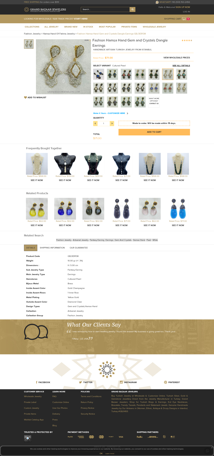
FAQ (54, 396)
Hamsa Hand (139, 240)
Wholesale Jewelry (32, 396)
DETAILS (30, 247)
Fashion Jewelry (63, 240)
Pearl (148, 240)
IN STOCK (88, 26)
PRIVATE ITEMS (129, 26)
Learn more (109, 453)
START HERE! (81, 18)
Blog (54, 425)
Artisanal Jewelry (81, 240)
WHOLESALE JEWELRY (154, 26)
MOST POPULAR (107, 26)
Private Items (30, 414)
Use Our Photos (60, 408)
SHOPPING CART (172, 18)
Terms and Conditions (91, 396)
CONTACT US (154, 103)
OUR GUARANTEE (79, 247)
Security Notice (88, 414)
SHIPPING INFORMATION (52, 247)
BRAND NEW (70, 26)
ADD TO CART (154, 132)
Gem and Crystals (123, 240)
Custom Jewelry (31, 408)
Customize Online (60, 402)
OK (101, 453)
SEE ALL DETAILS (181, 65)
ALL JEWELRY (51, 26)
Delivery (56, 414)
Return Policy (87, 402)
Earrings (110, 240)
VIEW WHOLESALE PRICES (176, 57)
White (155, 240)
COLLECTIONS (32, 26)
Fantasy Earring (97, 240)
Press (55, 419)
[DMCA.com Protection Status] (27, 438)
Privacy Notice (87, 408)
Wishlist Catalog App (34, 419)
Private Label (30, 402)
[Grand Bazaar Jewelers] (45, 9)
